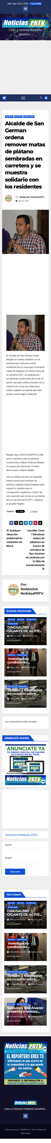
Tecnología (31, 619)
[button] (41, 98)
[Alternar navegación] (23, 97)
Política (18, 116)
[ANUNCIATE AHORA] (25, 764)
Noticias (9, 116)
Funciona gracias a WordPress (18, 1129)
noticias (11, 619)
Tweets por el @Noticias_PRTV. (21, 835)
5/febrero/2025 (18, 984)
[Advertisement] (25, 67)
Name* (8, 845)
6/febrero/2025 (18, 952)
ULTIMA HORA (29, 116)
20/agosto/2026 (18, 920)
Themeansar (25, 1133)
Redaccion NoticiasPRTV (32, 197)
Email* (8, 858)
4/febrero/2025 (18, 1017)
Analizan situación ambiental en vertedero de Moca (14, 538)
